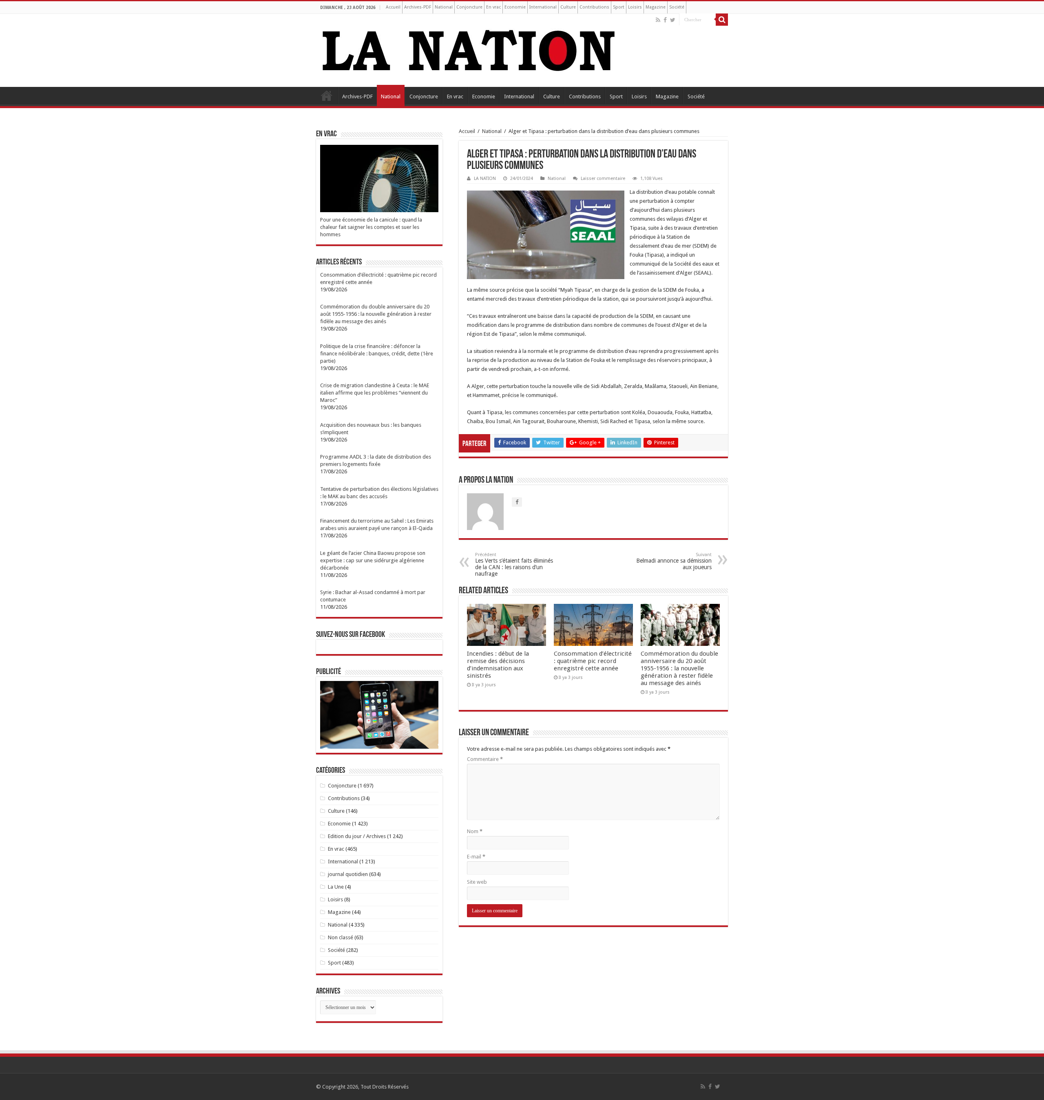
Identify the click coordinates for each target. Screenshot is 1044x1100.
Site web (477, 882)
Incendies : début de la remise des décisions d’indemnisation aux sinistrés (498, 664)
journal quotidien (348, 874)
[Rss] (658, 20)
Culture (568, 7)
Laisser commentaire (603, 178)
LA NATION (485, 178)
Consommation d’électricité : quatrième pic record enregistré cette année (593, 661)
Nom (474, 831)
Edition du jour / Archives (357, 836)
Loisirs (635, 7)
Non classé (340, 937)
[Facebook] (665, 20)
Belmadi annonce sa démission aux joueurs (674, 561)
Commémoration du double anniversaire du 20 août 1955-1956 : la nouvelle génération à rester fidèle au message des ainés (679, 668)
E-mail (476, 857)
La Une (336, 887)
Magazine (656, 7)
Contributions (594, 7)
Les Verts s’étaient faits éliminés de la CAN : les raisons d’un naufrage (514, 564)
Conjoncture (469, 7)
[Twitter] (672, 20)
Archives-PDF (417, 7)
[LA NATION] (469, 49)
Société (676, 7)
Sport (618, 7)
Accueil (393, 7)
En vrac (493, 7)
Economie (515, 7)
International (543, 7)
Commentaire (485, 759)
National (444, 7)
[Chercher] (722, 19)
